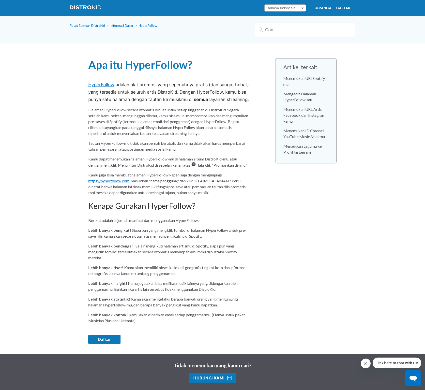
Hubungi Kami (209, 378)
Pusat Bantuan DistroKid (87, 26)
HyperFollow (148, 26)
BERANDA (323, 8)
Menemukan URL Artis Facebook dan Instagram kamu (304, 115)
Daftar (343, 8)
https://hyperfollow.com (108, 180)
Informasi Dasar (121, 26)
